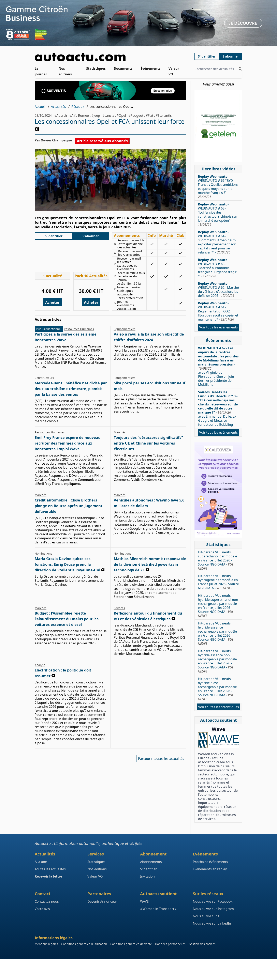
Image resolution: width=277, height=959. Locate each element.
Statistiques (96, 68)
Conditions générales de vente (131, 944)
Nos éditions (65, 71)
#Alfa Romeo (79, 115)
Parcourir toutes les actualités (161, 758)
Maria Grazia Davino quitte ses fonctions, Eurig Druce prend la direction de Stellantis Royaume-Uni (67, 564)
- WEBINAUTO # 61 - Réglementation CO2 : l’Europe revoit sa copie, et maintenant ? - (218, 311)
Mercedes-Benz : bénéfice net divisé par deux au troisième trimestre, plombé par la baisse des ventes (71, 389)
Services (119, 608)
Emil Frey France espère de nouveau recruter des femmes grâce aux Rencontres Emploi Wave (68, 443)
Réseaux (77, 106)
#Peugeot (135, 115)
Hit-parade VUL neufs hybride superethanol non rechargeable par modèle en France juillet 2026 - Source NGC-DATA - (218, 605)
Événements (150, 68)
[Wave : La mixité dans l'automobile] (218, 740)
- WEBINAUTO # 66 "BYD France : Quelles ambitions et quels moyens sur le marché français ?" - (218, 186)
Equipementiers (124, 329)
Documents (123, 68)
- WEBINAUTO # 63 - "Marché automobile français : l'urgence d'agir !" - (217, 268)
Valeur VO (174, 71)
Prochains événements (210, 862)
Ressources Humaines (79, 329)
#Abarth (60, 115)
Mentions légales (46, 944)
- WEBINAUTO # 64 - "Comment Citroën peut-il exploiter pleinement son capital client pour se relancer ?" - (217, 242)
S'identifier (207, 56)
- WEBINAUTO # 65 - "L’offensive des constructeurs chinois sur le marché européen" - (217, 214)
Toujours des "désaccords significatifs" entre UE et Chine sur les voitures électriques (148, 443)
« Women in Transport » (158, 909)
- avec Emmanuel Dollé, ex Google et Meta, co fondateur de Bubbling (218, 408)
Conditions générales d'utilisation (84, 944)
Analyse (40, 665)
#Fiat (149, 115)
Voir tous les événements (218, 327)
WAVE (144, 901)
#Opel (121, 115)
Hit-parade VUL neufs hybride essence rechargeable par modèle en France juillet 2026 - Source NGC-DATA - (217, 633)
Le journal (41, 71)
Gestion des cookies (202, 944)
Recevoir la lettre (48, 876)
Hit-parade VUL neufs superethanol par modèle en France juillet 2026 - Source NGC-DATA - (217, 560)
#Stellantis (164, 115)
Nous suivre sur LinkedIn (212, 923)
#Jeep (95, 115)
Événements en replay (210, 869)
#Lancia (108, 115)
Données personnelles (170, 944)
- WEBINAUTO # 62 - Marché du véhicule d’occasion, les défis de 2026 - (218, 289)
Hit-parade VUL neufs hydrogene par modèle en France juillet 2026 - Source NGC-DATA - (218, 582)
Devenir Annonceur (102, 901)
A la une (41, 862)
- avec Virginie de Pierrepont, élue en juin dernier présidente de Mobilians (218, 366)
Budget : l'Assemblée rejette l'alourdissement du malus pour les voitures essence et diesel (67, 619)
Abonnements (151, 862)
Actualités (58, 106)
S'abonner (231, 56)
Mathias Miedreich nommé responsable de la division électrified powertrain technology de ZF (150, 564)
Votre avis (42, 909)
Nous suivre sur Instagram (213, 909)
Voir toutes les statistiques (218, 707)
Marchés (120, 432)
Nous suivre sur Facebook (213, 901)
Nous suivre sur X (206, 916)
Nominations (43, 553)
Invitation (147, 876)
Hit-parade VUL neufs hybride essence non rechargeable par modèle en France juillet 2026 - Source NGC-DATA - (217, 661)
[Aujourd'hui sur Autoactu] (110, 57)
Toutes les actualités (50, 869)
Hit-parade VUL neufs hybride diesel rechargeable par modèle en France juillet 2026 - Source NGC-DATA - (217, 689)
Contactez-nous (47, 901)
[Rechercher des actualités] (240, 69)
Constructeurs (44, 378)
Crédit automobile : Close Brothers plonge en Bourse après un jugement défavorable (68, 506)
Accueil (40, 106)
